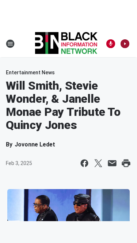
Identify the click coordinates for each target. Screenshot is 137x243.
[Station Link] (66, 43)
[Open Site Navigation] (10, 43)
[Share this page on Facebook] (84, 163)
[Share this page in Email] (112, 163)
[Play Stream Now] (125, 43)
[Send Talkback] (110, 43)
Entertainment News (30, 72)
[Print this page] (126, 163)
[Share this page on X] (98, 163)
